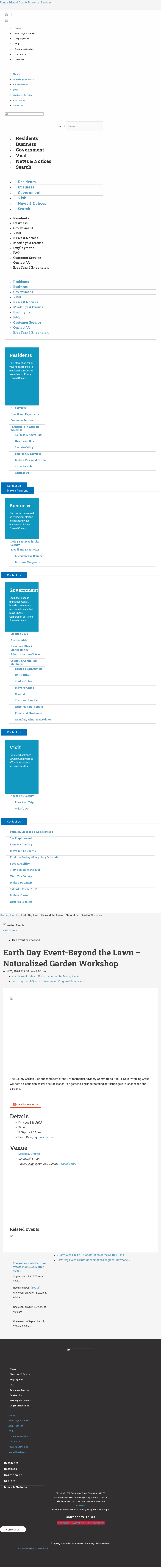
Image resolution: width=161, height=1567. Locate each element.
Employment (21, 38)
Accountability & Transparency (21, 648)
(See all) (35, 1287)
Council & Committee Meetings (24, 662)
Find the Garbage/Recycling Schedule (34, 857)
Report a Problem (21, 901)
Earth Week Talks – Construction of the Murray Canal (45, 976)
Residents (27, 138)
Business (26, 144)
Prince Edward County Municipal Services (26, 2)
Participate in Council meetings (24, 428)
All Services (18, 407)
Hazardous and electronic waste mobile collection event (29, 1266)
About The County (22, 795)
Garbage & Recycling (28, 434)
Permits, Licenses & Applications (31, 831)
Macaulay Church (29, 1153)
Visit (21, 155)
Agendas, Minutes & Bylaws (33, 719)
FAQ (16, 43)
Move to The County (23, 850)
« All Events (10, 930)
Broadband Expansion (31, 267)
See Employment (21, 838)
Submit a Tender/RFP (23, 889)
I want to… (20, 59)
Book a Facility (20, 863)
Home (17, 28)
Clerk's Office (23, 681)
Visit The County (21, 876)
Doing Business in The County (24, 543)
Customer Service (24, 49)
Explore (9, 1480)
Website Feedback (39, 1548)
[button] (80, 68)
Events (14, 915)
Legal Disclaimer (19, 1405)
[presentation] (30, 1246)
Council (20, 694)
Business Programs (27, 562)
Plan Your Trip (24, 802)
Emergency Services (28, 453)
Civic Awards (23, 466)
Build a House (19, 895)
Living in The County (29, 556)
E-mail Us (80, 1505)
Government (30, 150)
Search (61, 126)
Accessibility (19, 640)
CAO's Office (23, 675)
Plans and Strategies (28, 713)
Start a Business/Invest (25, 869)
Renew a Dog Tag (21, 844)
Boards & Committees (29, 668)
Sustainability (24, 447)
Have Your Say (24, 441)
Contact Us (20, 54)
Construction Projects (29, 706)
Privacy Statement (20, 1400)
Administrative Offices (25, 654)
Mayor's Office (24, 687)
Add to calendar (26, 1104)
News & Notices (33, 161)
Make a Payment (21, 882)
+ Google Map (67, 1163)
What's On (21, 808)
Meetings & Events (24, 33)
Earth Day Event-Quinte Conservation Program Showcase (48, 981)
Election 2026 (19, 633)
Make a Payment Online (30, 460)
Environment (47, 1137)
